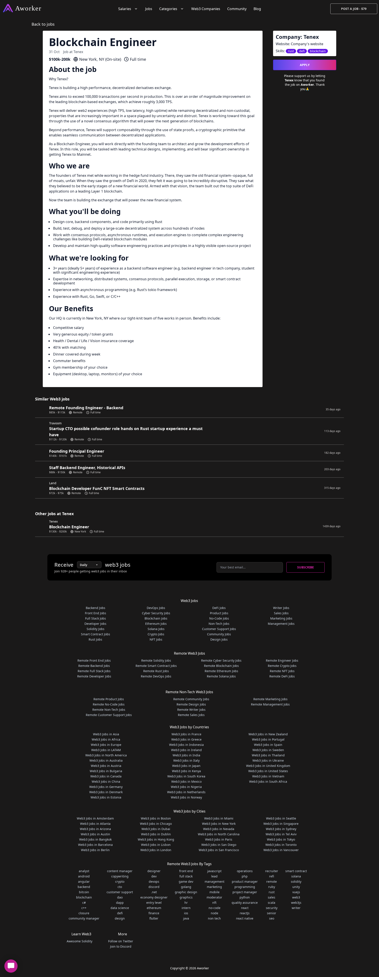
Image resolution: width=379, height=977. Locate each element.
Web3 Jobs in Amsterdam (95, 818)
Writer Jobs (281, 608)
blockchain (84, 897)
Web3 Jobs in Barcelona (95, 845)
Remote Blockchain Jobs (221, 666)
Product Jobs (219, 613)
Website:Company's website (299, 43)
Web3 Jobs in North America (106, 755)
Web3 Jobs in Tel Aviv (281, 834)
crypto (119, 881)
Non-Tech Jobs (219, 624)
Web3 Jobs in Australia (106, 760)
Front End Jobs (95, 613)
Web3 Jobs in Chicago (156, 824)
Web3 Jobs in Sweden (268, 750)
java (186, 918)
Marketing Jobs (281, 618)
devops (154, 881)
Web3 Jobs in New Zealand (268, 734)
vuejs (296, 892)
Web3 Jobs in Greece (186, 739)
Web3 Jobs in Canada (106, 776)
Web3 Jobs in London (155, 850)
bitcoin (84, 892)
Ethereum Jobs (156, 624)
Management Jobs (281, 624)
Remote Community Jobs (191, 699)
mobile (214, 892)
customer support (120, 892)
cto (120, 887)
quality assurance (245, 902)
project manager (244, 892)
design (120, 918)
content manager (119, 871)
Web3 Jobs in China (106, 781)
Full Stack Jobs (95, 618)
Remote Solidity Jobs (156, 660)
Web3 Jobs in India (186, 755)
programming (244, 887)
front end (186, 871)
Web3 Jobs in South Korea (186, 776)
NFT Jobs (156, 639)
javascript (214, 871)
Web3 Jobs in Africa (106, 739)
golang (186, 887)
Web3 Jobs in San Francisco (219, 850)
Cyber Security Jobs (156, 613)
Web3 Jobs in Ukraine (268, 760)
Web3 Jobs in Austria (106, 766)
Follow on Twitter (120, 941)
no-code (214, 908)
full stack (186, 876)
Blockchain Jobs (156, 618)
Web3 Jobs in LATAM (106, 750)
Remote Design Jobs (191, 704)
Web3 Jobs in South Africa (268, 781)
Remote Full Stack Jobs (94, 671)
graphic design (186, 892)
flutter (153, 918)
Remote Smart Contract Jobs (156, 666)
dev (154, 876)
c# (84, 902)
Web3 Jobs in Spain (268, 745)
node (214, 913)
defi (120, 913)
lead (214, 876)
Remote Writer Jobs (191, 709)
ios (186, 913)
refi (271, 876)
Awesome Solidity (79, 941)
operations (245, 871)
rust (272, 892)
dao (120, 897)
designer (154, 871)
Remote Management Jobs (270, 704)
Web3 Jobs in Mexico (186, 781)
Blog (257, 8)
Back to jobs (43, 24)
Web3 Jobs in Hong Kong (156, 839)
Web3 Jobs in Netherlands (186, 792)
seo (271, 918)
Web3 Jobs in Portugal (268, 739)
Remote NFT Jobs (282, 671)
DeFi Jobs (219, 608)
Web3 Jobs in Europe (106, 745)
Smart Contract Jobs (95, 634)
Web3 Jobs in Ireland (186, 750)
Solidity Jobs (95, 629)
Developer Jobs (95, 624)
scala (271, 902)
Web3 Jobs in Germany (106, 787)
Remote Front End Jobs (94, 660)
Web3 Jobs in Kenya (186, 771)
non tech (214, 918)
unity (296, 887)
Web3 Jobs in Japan (186, 766)
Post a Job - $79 (353, 9)
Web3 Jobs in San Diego (218, 845)
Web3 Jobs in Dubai (155, 829)
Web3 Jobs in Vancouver (281, 850)
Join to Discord (120, 946)
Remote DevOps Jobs (156, 676)
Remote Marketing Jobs (270, 699)
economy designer (154, 897)
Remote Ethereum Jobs (221, 671)
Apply (305, 65)
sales (271, 897)
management (214, 881)
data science (120, 908)
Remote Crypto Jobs (282, 666)
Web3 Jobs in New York (219, 824)
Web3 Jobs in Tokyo (281, 839)
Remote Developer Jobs (94, 676)
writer (296, 908)
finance (153, 913)
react (244, 908)
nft (214, 902)
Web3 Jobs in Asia (106, 734)
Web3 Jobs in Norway (186, 797)
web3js (296, 902)
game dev (186, 881)
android (84, 876)
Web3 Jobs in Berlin (95, 850)
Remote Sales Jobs (191, 715)
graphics (186, 897)
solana (296, 876)
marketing (214, 887)
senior (271, 913)
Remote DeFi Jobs (282, 676)
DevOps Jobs (156, 608)
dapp (120, 902)
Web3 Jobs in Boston (156, 818)
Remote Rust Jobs (156, 671)
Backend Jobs (95, 608)
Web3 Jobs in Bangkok (95, 839)
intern (186, 908)
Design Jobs (219, 639)
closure (84, 913)
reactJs (245, 913)
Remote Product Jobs (108, 699)
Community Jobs (219, 634)
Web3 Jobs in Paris (218, 839)
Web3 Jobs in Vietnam (268, 776)
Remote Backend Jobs (94, 666)
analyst (84, 871)
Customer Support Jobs (219, 629)
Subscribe (305, 567)
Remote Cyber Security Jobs (221, 660)
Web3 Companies (205, 8)
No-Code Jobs (219, 618)
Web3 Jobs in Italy (186, 760)
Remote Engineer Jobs (282, 660)
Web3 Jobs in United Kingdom (268, 766)
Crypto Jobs (156, 634)
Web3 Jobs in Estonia (106, 797)
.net (154, 892)
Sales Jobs (281, 613)
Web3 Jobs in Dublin (156, 834)
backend (84, 887)
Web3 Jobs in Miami (218, 818)
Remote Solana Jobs (221, 676)
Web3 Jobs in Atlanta (95, 824)
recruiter (271, 871)
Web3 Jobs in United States (268, 771)
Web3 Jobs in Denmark (106, 792)
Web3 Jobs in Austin (95, 834)
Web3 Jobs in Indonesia (186, 745)
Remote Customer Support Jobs (109, 715)
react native (244, 918)
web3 (296, 897)
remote (271, 881)
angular (84, 881)
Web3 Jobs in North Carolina (219, 834)
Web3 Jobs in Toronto (281, 845)
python (245, 897)
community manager (84, 918)
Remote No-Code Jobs (109, 704)
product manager (245, 881)
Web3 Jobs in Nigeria (186, 787)
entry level (154, 902)
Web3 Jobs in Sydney (281, 829)
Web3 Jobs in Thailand (268, 755)
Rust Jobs (95, 639)
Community (237, 8)
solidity (296, 881)
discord (153, 887)
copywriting (120, 876)
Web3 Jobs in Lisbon (156, 845)
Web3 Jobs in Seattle (281, 818)
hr (186, 902)
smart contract (296, 871)
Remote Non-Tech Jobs (108, 709)
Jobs (148, 8)
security (271, 908)
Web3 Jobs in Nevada (218, 829)
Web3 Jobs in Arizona (95, 829)
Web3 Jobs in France (186, 734)
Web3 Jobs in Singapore (281, 824)
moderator (214, 897)
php (245, 876)
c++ (83, 908)
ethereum (154, 908)
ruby (271, 887)
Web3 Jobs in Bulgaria (106, 771)
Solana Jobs (156, 629)
